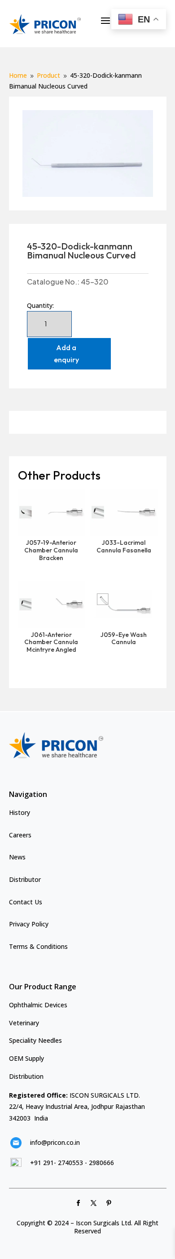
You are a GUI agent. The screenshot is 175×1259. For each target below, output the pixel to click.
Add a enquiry (66, 353)
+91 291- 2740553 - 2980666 (72, 1162)
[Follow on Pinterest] (109, 1203)
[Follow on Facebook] (78, 1203)
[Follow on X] (94, 1203)
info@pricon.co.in (55, 1142)
